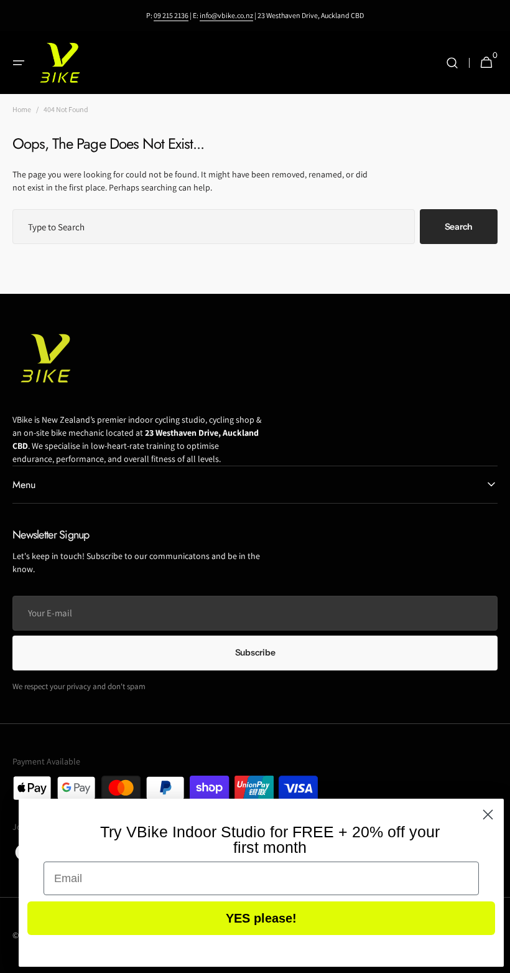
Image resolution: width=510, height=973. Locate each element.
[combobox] (213, 226)
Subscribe (255, 652)
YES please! (261, 918)
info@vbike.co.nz (226, 15)
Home (21, 109)
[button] (18, 63)
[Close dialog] (488, 814)
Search (459, 226)
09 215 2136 (171, 15)
